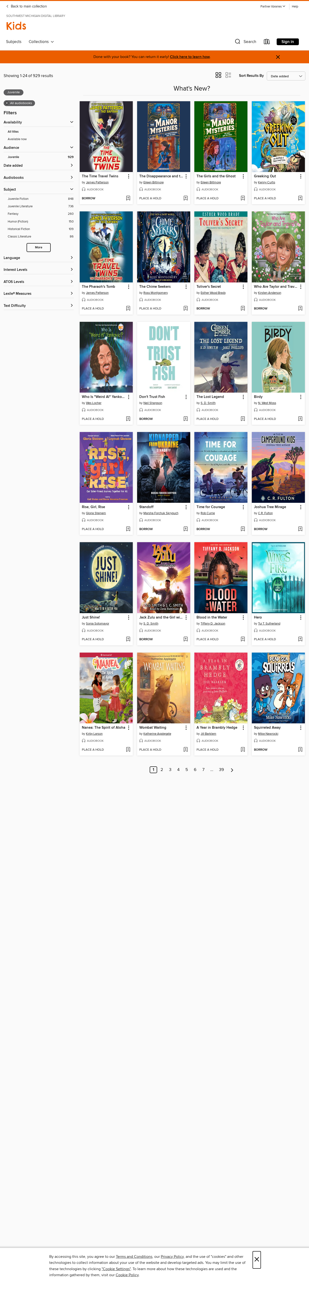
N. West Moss (267, 403)
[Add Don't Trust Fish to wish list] (186, 419)
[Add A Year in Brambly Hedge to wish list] (243, 750)
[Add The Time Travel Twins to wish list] (128, 198)
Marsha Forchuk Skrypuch (160, 513)
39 (221, 769)
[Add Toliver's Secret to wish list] (243, 309)
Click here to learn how (190, 56)
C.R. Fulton (265, 513)
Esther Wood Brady (213, 293)
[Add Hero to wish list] (300, 639)
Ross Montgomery (155, 293)
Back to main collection (28, 6)
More (38, 247)
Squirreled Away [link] (267, 728)
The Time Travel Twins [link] (100, 176)
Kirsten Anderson (269, 293)
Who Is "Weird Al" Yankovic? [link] (104, 397)
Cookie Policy (127, 1275)
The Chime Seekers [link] (155, 287)
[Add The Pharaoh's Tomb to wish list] (128, 309)
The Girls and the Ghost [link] (216, 176)
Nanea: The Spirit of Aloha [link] (103, 728)
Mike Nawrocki (268, 734)
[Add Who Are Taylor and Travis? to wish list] (300, 309)
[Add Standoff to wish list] (186, 529)
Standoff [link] (146, 507)
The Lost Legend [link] (210, 397)
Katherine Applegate (157, 734)
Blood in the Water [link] (212, 617)
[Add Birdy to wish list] (300, 419)
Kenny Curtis (266, 182)
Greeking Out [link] (265, 176)
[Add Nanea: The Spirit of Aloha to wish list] (128, 750)
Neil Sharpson (152, 403)
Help (295, 6)
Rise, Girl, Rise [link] (93, 507)
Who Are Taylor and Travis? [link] (276, 287)
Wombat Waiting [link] (152, 728)
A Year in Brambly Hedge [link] (217, 728)
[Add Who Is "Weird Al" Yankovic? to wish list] (128, 419)
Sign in (287, 41)
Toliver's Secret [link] (209, 287)
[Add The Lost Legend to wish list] (243, 419)
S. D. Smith (208, 403)
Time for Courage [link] (211, 507)
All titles (13, 132)
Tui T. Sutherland (269, 624)
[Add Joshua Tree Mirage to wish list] (300, 529)
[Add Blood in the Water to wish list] (243, 639)
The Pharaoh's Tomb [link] (98, 287)
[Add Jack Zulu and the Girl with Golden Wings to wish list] (186, 639)
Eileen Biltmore (153, 182)
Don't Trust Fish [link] (152, 397)
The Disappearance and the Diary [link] (161, 176)
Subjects (13, 41)
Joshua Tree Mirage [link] (270, 507)
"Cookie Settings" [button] (116, 1269)
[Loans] (267, 42)
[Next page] (232, 770)
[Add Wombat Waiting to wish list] (186, 750)
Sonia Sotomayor (97, 624)
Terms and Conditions (134, 1256)
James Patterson (97, 182)
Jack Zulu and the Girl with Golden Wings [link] (161, 617)
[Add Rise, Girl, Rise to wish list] (128, 529)
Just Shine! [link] (91, 617)
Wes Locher (93, 403)
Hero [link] (258, 617)
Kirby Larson (94, 734)
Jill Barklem (208, 734)
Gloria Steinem (96, 513)
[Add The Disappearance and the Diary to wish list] (186, 198)
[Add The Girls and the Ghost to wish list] (243, 198)
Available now (17, 139)
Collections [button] (40, 41)
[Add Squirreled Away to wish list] (300, 750)
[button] (273, 6)
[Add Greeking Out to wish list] (300, 198)
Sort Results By (251, 75)
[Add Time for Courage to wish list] (243, 529)
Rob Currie (208, 513)
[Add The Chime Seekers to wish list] (186, 309)
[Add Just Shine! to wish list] (128, 639)
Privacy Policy (172, 1256)
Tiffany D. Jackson (213, 624)
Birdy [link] (258, 397)
